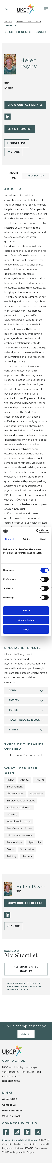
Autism (13, 710)
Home (8, 21)
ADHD (12, 690)
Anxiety (14, 700)
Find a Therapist (28, 21)
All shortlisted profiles (26, 969)
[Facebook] (6, 1132)
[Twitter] (38, 1132)
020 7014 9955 (11, 1081)
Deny (26, 629)
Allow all (26, 610)
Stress (13, 729)
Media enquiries (12, 1110)
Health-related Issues (24, 719)
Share (15, 152)
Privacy (6, 1140)
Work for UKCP (11, 1116)
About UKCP (9, 1099)
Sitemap (32, 1140)
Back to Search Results (27, 32)
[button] (6, 9)
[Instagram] (16, 1132)
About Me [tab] (13, 175)
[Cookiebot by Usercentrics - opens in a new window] (37, 531)
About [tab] (42, 539)
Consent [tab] (9, 539)
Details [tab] (26, 539)
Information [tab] (35, 175)
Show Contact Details (25, 105)
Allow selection (26, 620)
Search (26, 1034)
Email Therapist (20, 129)
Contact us (9, 1105)
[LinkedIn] (7, 116)
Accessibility (19, 1140)
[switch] (44, 579)
